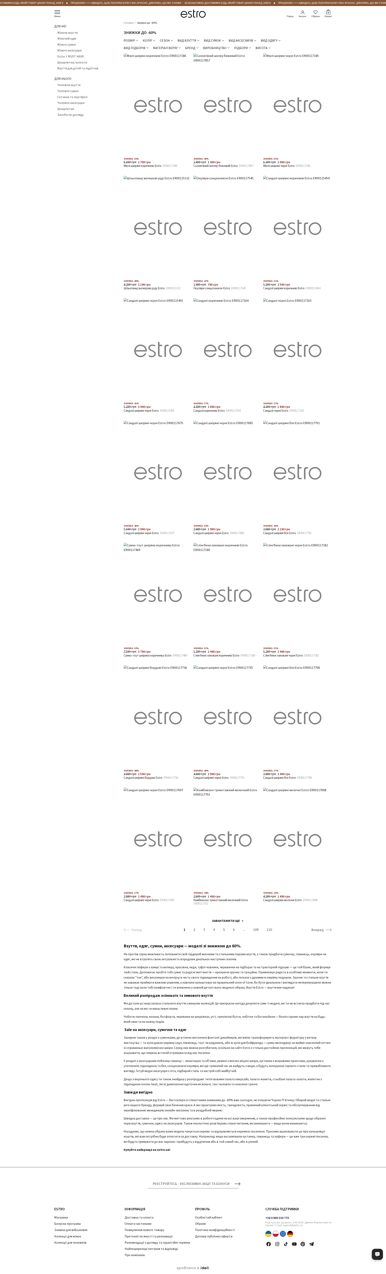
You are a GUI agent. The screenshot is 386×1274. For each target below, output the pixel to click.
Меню (57, 16)
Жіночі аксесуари (69, 50)
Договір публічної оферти (213, 1236)
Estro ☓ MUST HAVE (70, 56)
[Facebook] (268, 1244)
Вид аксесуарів (241, 40)
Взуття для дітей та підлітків (77, 68)
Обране (315, 16)
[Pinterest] (303, 1244)
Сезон (165, 40)
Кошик (328, 14)
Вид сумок (212, 40)
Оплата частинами (138, 1224)
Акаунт (302, 16)
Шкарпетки (65, 109)
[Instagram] (277, 1244)
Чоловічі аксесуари (70, 103)
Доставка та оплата (139, 1217)
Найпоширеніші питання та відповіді (151, 1249)
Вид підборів (134, 48)
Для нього (62, 79)
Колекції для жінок (67, 1236)
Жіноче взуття (67, 33)
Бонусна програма (67, 1224)
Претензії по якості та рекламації (149, 1236)
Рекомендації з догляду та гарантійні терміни (157, 1242)
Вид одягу (269, 40)
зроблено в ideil (193, 1268)
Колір (147, 40)
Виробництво (214, 48)
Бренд (190, 48)
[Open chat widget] (377, 1254)
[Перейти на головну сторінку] (193, 14)
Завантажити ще (226, 921)
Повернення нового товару (144, 1230)
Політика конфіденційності (215, 1230)
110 (269, 929)
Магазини (61, 1217)
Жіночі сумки (66, 44)
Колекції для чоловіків (70, 1242)
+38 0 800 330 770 (277, 1218)
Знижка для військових (70, 1230)
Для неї (60, 26)
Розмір (129, 40)
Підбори (241, 48)
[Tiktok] (286, 1244)
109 (256, 929)
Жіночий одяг (67, 38)
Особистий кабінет (209, 1217)
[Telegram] (311, 1244)
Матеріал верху (165, 48)
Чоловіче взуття (68, 85)
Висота (261, 48)
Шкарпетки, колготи (72, 62)
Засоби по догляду (70, 115)
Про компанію (135, 1255)
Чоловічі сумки (67, 91)
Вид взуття (187, 40)
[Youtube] (294, 1244)
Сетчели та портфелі (72, 97)
